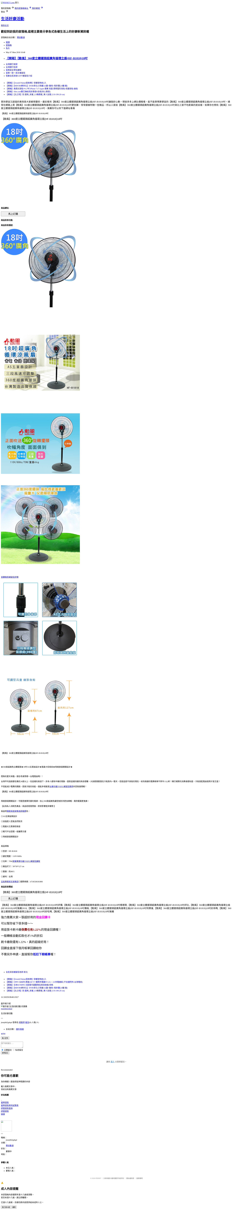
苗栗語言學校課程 (13, 70)
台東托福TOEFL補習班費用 (61, 786)
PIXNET (98, 1178)
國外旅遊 (20, 1029)
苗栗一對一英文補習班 (15, 73)
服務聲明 (139, 1178)
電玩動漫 (21, 37)
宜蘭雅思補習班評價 (9, 577)
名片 (8, 48)
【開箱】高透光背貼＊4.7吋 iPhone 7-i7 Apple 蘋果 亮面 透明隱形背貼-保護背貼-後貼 (42, 89)
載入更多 (5, 1038)
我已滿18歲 (6, 1207)
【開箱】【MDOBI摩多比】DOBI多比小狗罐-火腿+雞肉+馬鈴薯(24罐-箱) (36, 86)
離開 (14, 1207)
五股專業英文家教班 (9, 882)
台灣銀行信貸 (11, 67)
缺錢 (3, 1114)
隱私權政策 (130, 1178)
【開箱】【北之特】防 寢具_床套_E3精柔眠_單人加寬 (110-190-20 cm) (35, 94)
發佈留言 (5, 1053)
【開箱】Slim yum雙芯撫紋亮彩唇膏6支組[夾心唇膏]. (28, 92)
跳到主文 (5, 25)
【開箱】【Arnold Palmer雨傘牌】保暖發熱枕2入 (26, 83)
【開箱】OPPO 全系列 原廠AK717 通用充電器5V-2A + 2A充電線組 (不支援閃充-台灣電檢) (44, 982)
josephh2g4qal (6, 1009)
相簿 (8, 42)
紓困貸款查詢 (7, 1108)
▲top (3, 1033)
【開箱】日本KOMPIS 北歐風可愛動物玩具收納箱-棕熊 (29, 985)
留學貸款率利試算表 (9, 1105)
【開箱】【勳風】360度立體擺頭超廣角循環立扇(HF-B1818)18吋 (47, 58)
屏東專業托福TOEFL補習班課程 (26, 861)
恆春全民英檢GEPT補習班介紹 (19, 76)
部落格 (9, 45)
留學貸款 (5, 1102)
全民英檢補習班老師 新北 (17, 972)
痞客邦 (22, 1022)
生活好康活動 (12, 19)
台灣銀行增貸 (11, 64)
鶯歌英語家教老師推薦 (16, 811)
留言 (27, 1022)
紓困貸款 (5, 1111)
